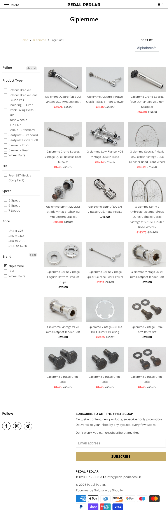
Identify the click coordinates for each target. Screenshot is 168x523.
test (11, 271)
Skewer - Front (19, 145)
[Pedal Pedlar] (84, 4)
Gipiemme (16, 266)
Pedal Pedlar (96, 484)
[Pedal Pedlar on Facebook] (7, 426)
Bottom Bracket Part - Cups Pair (22, 97)
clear (33, 254)
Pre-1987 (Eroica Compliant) (19, 178)
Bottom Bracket (19, 90)
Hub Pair (14, 125)
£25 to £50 (16, 235)
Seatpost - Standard (23, 135)
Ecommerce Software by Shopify (99, 490)
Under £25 (15, 230)
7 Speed (14, 210)
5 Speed (14, 200)
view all (31, 68)
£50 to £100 (16, 241)
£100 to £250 (17, 246)
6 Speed (14, 205)
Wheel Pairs (16, 155)
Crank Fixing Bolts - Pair (22, 112)
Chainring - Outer (20, 105)
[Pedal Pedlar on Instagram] (18, 426)
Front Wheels (17, 120)
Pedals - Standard (21, 130)
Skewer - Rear (18, 150)
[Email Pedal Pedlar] (29, 426)
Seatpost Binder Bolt (23, 140)
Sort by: (147, 40)
